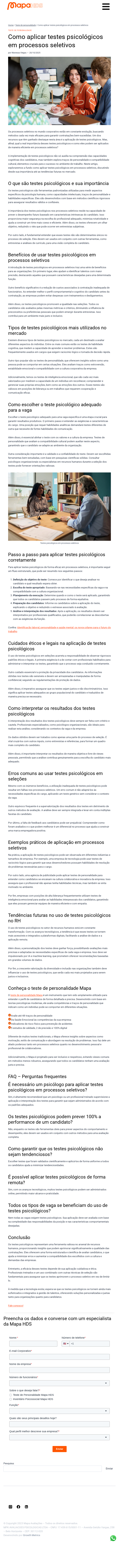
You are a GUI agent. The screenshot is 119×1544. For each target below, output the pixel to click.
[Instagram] (10, 1506)
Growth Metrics (31, 1535)
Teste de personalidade (20, 30)
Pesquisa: (8, 1463)
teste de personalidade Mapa (26, 995)
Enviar (109, 1468)
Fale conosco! (15, 1305)
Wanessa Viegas (19, 53)
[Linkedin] (26, 1506)
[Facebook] (18, 1506)
